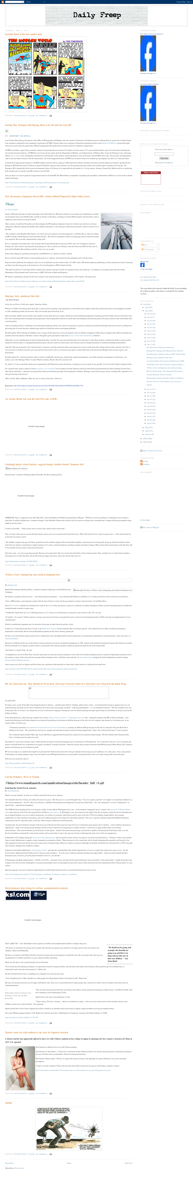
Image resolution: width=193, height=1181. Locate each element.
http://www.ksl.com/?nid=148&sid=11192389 (21, 1017)
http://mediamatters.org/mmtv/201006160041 (21, 561)
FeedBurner (169, 162)
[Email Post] (50, 115)
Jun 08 (149, 406)
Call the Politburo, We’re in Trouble (22, 776)
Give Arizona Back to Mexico (149, 84)
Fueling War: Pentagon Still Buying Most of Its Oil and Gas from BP (38, 125)
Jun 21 (149, 337)
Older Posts (129, 1163)
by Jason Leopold (11, 209)
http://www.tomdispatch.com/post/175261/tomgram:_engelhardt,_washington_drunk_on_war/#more (41, 874)
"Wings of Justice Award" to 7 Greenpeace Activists (66, 717)
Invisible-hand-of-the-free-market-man (23, 34)
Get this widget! (145, 520)
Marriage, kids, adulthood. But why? (22, 296)
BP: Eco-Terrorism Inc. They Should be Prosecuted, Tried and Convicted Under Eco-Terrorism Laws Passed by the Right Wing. (66, 683)
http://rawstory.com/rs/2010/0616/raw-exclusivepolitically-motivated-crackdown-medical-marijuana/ (41, 669)
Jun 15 (149, 389)
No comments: (42, 115)
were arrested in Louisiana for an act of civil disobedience (46, 727)
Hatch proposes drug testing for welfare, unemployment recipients (36, 888)
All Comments (148, 249)
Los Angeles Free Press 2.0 (149, 280)
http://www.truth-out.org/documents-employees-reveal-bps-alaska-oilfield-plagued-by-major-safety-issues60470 (44, 281)
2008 (145, 442)
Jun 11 (149, 396)
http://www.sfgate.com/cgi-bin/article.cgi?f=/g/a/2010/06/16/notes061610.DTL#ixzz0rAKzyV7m (48, 385)
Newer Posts (9, 1163)
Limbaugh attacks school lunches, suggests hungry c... (166, 364)
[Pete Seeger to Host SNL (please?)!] (148, 71)
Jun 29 (149, 317)
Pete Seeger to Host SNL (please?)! (151, 34)
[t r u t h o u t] (10, 203)
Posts (145, 245)
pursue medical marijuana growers (17, 660)
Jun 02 (149, 420)
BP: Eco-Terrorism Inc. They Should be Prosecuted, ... (165, 371)
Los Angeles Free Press (148, 277)
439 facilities (15, 605)
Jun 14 (149, 392)
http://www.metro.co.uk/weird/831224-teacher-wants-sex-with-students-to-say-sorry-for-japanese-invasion (73, 1070)
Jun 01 (149, 423)
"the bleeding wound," (39, 850)
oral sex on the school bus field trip (80, 335)
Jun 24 (149, 327)
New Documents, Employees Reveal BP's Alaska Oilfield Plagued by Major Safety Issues (47, 196)
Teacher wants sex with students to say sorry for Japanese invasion (36, 1032)
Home (69, 1163)
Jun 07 (149, 409)
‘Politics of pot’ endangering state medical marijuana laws (32, 574)
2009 (145, 438)
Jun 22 (149, 334)
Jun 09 (149, 403)
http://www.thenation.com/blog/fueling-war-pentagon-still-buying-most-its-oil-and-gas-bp (37, 182)
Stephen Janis (12, 585)
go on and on (54, 812)
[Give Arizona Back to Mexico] (148, 120)
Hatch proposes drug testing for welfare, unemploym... (166, 378)
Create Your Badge (146, 269)
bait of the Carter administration (44, 837)
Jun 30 (149, 314)
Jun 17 (149, 344)
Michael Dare (144, 261)
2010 (145, 304)
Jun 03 (149, 416)
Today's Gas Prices (151, 173)
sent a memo (15, 155)
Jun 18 (149, 341)
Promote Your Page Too (147, 73)
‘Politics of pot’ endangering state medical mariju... (165, 368)
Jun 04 (149, 413)
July (146, 307)
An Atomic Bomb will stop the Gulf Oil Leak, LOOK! (31, 398)
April (147, 431)
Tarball (8, 1102)
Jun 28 (149, 320)
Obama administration (85, 657)
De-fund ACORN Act (109, 143)
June (147, 311)
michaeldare (145, 464)
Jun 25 (149, 324)
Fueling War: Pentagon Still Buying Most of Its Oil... (165, 351)
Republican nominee (49, 628)
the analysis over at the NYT (45, 368)
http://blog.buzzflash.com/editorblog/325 (20, 763)
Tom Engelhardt (13, 791)
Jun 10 (149, 399)
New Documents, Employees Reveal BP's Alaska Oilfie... (166, 354)
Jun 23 (149, 331)
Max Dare (144, 461)
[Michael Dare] (142, 266)
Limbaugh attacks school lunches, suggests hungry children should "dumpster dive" (45, 464)
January (148, 434)
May (147, 427)
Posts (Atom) (19, 1168)
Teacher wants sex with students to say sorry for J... (164, 381)
